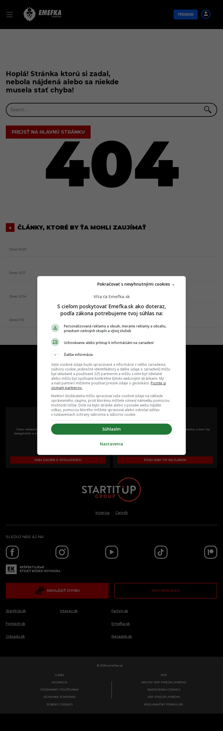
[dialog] (111, 365)
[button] (111, 355)
